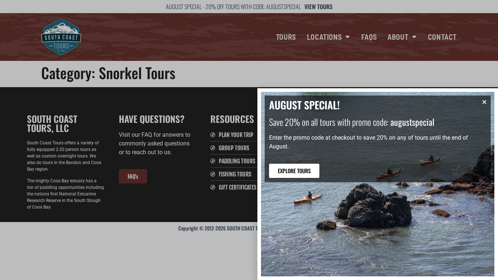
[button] (484, 102)
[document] (249, 140)
